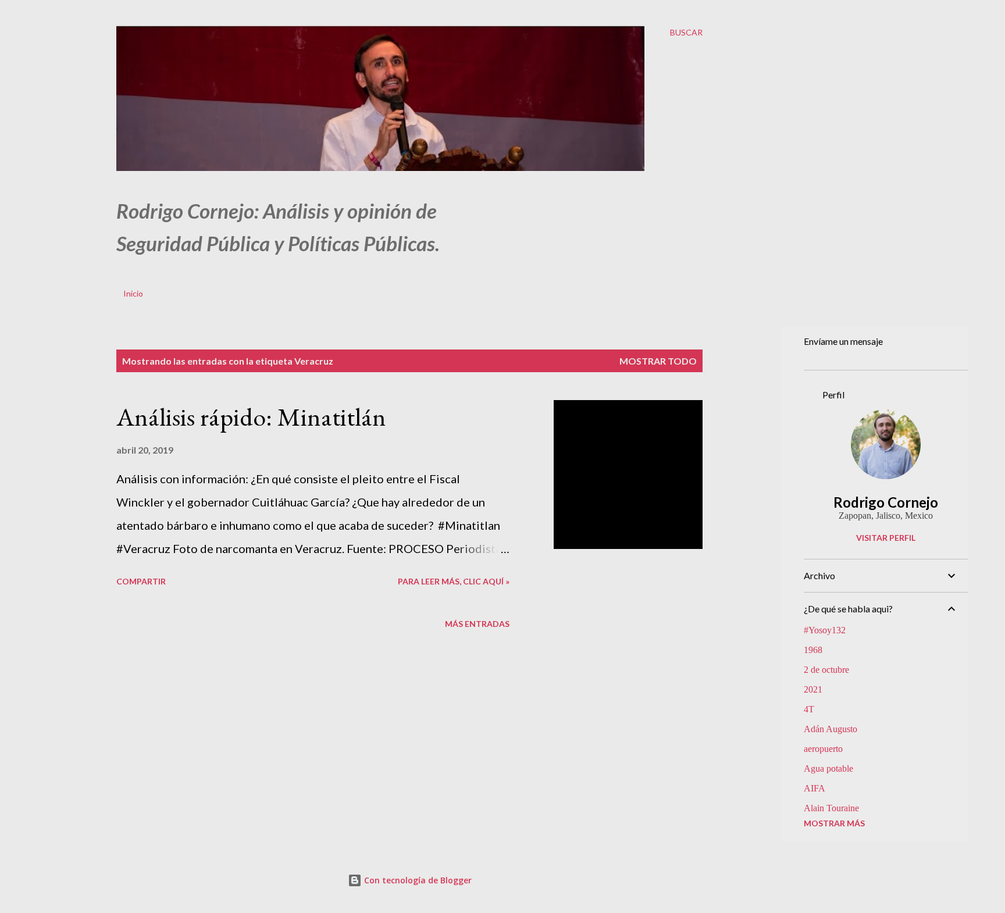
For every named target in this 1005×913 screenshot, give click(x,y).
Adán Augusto (830, 729)
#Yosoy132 (825, 630)
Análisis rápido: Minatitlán (251, 416)
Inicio (133, 293)
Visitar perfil (885, 538)
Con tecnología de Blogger (417, 880)
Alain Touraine (831, 808)
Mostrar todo (658, 360)
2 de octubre (826, 670)
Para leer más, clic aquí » (453, 581)
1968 (813, 650)
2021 (813, 689)
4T (809, 709)
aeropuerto (823, 749)
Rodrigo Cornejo (885, 502)
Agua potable (828, 768)
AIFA (814, 788)
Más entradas (477, 624)
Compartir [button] (141, 581)
